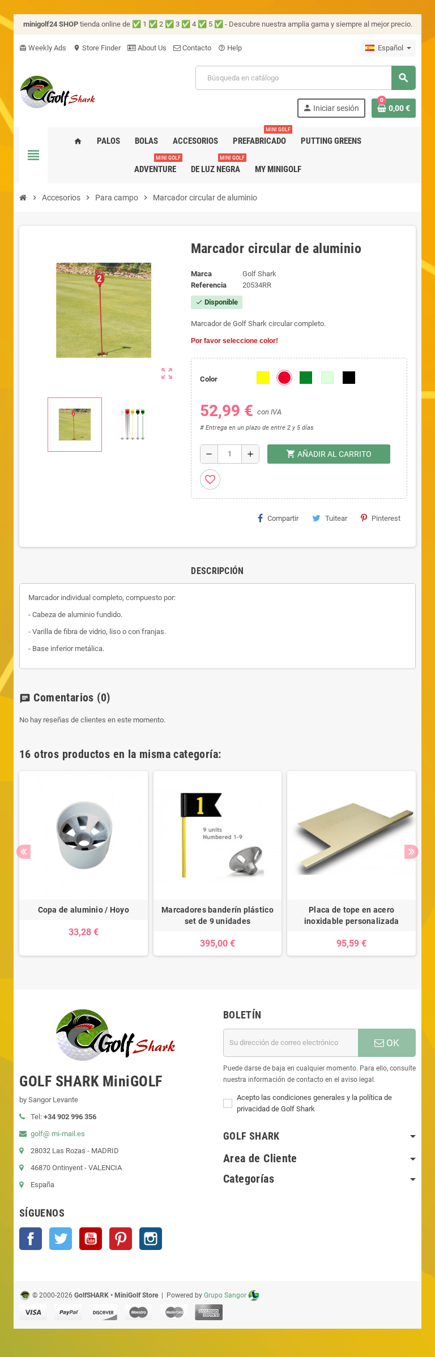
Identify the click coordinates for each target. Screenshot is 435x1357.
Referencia (209, 285)
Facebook (30, 1238)
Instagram (150, 1238)
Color (209, 379)
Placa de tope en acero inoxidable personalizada (351, 915)
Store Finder (97, 48)
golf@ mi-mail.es (58, 1133)
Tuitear (336, 518)
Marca (201, 273)
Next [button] (411, 852)
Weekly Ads (42, 48)
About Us (151, 48)
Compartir (282, 518)
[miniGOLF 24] (57, 91)
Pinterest (386, 518)
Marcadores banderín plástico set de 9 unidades (217, 915)
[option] (83, 863)
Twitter (60, 1238)
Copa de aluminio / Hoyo (83, 909)
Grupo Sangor (225, 1295)
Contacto (196, 48)
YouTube (90, 1238)
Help (230, 48)
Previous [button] (23, 852)
